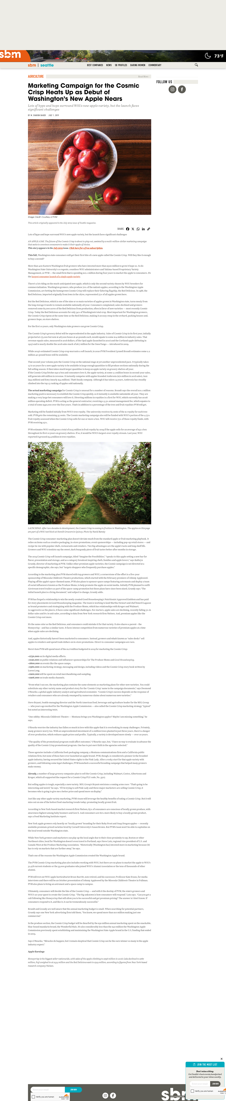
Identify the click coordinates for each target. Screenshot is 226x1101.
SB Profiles (121, 65)
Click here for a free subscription (86, 248)
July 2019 (58, 248)
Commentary (155, 65)
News (109, 65)
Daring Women (137, 65)
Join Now (73, 1089)
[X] (132, 229)
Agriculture (36, 76)
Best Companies (95, 65)
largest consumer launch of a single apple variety (56, 276)
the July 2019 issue (68, 222)
